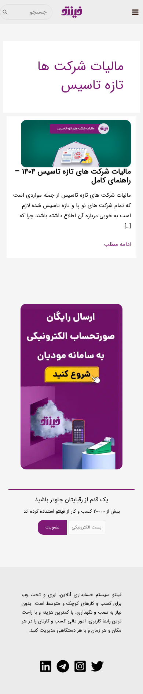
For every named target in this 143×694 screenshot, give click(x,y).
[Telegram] (62, 666)
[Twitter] (97, 666)
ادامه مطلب (117, 245)
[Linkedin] (45, 666)
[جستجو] (5, 12)
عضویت (52, 527)
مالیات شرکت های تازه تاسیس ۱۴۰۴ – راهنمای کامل (73, 176)
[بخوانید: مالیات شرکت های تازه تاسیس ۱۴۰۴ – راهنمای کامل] (76, 143)
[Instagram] (80, 666)
